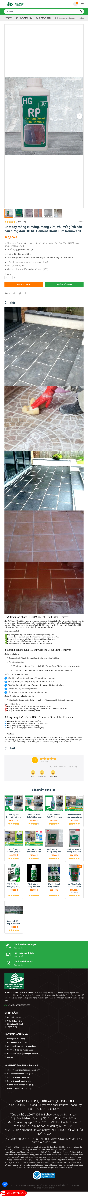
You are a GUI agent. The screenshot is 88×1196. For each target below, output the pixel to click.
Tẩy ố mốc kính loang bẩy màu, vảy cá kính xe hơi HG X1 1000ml (13, 885)
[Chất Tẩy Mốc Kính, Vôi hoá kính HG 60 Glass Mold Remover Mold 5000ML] (14, 803)
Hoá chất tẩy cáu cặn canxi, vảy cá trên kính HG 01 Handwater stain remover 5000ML (74, 815)
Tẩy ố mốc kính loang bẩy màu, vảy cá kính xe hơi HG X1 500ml (34, 885)
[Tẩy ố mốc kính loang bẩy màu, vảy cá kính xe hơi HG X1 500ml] (34, 873)
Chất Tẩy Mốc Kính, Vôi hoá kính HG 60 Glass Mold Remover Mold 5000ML (13, 815)
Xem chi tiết (18, 948)
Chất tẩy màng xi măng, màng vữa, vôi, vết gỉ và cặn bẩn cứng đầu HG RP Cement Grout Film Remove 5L (54, 850)
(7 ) (21, 222)
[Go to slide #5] (48, 213)
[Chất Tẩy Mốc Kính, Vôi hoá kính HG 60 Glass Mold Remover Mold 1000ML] (54, 803)
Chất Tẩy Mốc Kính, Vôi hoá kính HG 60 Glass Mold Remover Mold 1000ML (54, 815)
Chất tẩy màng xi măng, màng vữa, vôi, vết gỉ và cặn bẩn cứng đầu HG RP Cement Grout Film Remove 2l (74, 850)
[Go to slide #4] (38, 213)
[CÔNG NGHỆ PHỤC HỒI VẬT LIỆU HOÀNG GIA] (14, 4)
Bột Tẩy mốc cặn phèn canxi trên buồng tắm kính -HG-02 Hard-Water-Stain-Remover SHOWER (74, 885)
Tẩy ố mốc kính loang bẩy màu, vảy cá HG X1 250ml (54, 885)
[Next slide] (79, 116)
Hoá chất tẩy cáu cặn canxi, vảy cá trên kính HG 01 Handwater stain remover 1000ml (14, 850)
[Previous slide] (8, 116)
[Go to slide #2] (19, 213)
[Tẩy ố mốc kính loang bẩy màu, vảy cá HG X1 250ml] (54, 873)
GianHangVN (49, 1188)
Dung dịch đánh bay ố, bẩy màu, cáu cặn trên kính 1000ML (14, 922)
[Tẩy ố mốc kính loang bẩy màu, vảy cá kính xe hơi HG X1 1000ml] (14, 873)
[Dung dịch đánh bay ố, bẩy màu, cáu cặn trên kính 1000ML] (14, 910)
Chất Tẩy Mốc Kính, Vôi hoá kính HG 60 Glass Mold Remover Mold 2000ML (34, 815)
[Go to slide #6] (58, 213)
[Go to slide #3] (29, 213)
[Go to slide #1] (9, 213)
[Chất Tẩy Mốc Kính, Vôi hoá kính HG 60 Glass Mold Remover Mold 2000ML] (34, 803)
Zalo (5, 1184)
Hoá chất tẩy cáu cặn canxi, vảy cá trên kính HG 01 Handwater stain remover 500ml (34, 850)
